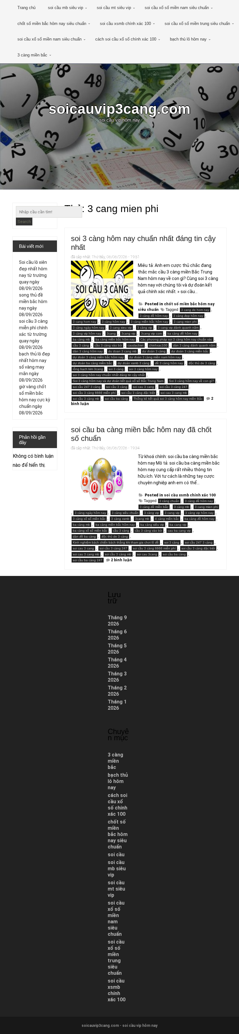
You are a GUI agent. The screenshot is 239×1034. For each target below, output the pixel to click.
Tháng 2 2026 (117, 691)
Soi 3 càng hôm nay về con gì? (191, 381)
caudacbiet (135, 345)
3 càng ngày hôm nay (88, 327)
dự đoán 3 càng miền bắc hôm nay (98, 357)
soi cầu (116, 855)
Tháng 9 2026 (117, 621)
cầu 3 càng (81, 345)
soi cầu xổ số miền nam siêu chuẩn (177, 7)
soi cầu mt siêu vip (114, 7)
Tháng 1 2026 (117, 705)
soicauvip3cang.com (119, 109)
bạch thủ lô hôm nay (188, 39)
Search (24, 221)
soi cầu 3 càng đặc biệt (138, 392)
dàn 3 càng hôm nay (88, 351)
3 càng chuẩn (169, 501)
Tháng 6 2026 (117, 635)
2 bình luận (121, 560)
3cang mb (142, 518)
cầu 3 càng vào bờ (108, 345)
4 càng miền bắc (167, 518)
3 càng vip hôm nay (87, 333)
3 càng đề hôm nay (154, 315)
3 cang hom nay (84, 321)
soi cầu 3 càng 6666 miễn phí (94, 392)
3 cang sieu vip (121, 327)
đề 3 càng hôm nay (169, 363)
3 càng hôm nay (113, 321)
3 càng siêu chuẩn (125, 513)
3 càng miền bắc (32, 55)
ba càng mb (81, 339)
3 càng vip (144, 327)
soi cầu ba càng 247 (87, 560)
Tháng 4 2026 (117, 663)
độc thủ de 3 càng (202, 363)
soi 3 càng (116, 369)
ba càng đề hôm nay (182, 333)
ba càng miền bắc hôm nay (115, 339)
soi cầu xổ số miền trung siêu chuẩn (197, 23)
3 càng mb (181, 507)
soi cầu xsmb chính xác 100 (125, 23)
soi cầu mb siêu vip (65, 7)
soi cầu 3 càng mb (86, 398)
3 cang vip (172, 513)
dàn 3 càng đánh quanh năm (194, 345)
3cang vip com (151, 333)
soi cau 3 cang (143, 387)
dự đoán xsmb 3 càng (133, 363)
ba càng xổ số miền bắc (90, 530)
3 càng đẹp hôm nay (188, 315)
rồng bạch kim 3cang (88, 369)
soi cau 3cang (147, 554)
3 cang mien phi (185, 321)
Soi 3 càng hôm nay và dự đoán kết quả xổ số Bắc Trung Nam (118, 381)
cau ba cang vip (179, 530)
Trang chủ (26, 7)
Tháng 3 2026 (117, 677)
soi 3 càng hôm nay (143, 369)
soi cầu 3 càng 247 (173, 387)
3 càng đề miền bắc (154, 507)
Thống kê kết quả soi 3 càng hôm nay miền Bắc (168, 398)
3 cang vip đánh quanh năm (178, 327)
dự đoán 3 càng (154, 351)
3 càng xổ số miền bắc (89, 518)
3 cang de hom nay (195, 310)
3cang (111, 333)
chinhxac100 (158, 345)
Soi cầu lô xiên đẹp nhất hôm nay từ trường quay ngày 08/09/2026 (33, 275)
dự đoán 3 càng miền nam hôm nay (155, 357)
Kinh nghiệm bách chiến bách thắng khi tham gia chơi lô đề (116, 542)
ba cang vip (178, 524)
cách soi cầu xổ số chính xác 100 (125, 39)
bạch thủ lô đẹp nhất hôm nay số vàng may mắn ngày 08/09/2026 (34, 367)
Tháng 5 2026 (117, 649)
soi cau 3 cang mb (174, 392)
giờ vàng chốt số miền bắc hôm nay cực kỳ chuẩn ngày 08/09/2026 (34, 399)
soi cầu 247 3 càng (87, 387)
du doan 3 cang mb (122, 351)
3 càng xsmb (120, 518)
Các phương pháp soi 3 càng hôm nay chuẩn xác (176, 339)
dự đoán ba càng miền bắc (92, 363)
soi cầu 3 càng (116, 387)
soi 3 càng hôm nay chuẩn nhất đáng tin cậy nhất (109, 375)
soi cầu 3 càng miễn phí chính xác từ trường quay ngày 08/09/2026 (33, 334)
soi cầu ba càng (116, 398)
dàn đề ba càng (84, 536)
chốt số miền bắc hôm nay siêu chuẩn (51, 23)
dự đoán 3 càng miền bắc (190, 351)
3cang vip (128, 333)
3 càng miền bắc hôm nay (149, 321)
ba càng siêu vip (152, 524)
